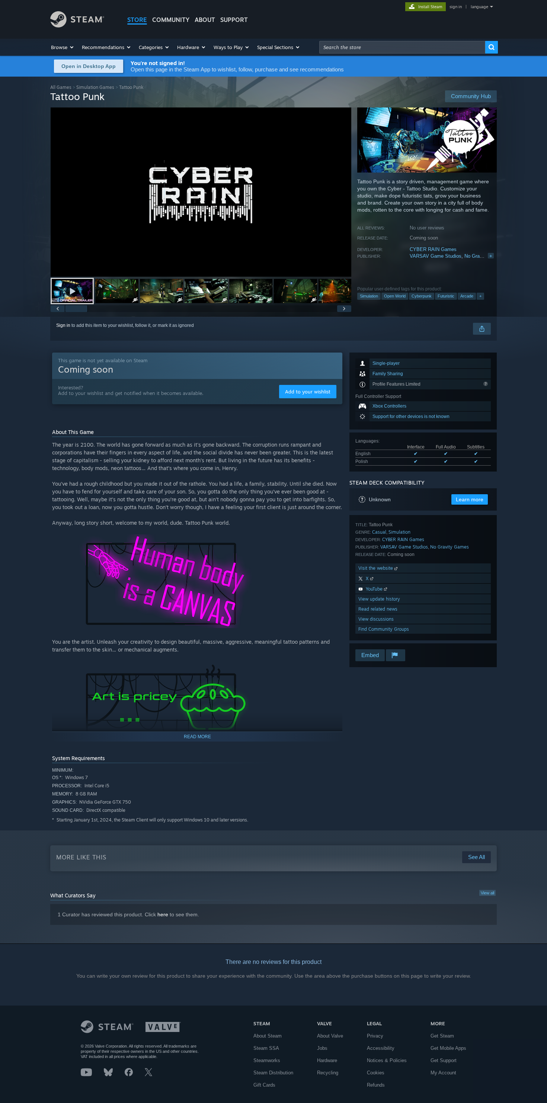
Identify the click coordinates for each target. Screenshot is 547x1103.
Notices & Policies (387, 1060)
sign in (456, 6)
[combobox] (402, 47)
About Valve (330, 1036)
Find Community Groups (383, 629)
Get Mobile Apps (448, 1048)
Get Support (444, 1060)
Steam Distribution (273, 1072)
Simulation (369, 296)
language (479, 6)
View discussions (376, 619)
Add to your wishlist (307, 392)
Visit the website (376, 568)
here (162, 914)
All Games (60, 87)
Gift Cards (264, 1085)
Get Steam (442, 1036)
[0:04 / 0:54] (201, 192)
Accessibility (380, 1048)
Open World (395, 296)
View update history (379, 599)
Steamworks (266, 1060)
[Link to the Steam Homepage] (77, 25)
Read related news (377, 609)
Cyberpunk (422, 296)
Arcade (466, 296)
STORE (137, 19)
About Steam (267, 1036)
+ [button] (480, 296)
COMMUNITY (170, 19)
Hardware (327, 1060)
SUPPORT (234, 19)
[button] (62, 47)
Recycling (327, 1072)
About (205, 19)
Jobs (322, 1048)
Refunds (376, 1085)
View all (487, 893)
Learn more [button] (469, 499)
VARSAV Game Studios (435, 256)
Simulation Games (95, 87)
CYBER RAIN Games (433, 249)
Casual (379, 532)
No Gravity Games (484, 256)
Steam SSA (266, 1048)
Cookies (375, 1072)
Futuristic (446, 296)
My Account (443, 1072)
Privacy (375, 1036)
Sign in (63, 325)
